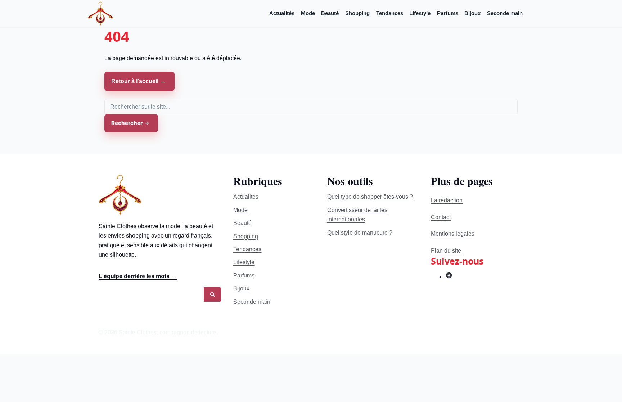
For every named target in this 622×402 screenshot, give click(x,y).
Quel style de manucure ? (359, 233)
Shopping (357, 13)
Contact (441, 217)
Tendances (389, 13)
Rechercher (127, 122)
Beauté (330, 13)
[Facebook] (448, 277)
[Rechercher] (212, 294)
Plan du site (446, 251)
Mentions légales (452, 234)
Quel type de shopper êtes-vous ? (370, 197)
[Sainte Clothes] (100, 13)
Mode (308, 13)
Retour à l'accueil (134, 81)
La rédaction (447, 200)
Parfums (447, 13)
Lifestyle (420, 13)
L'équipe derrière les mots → (138, 276)
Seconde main (505, 13)
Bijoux (472, 13)
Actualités (281, 13)
